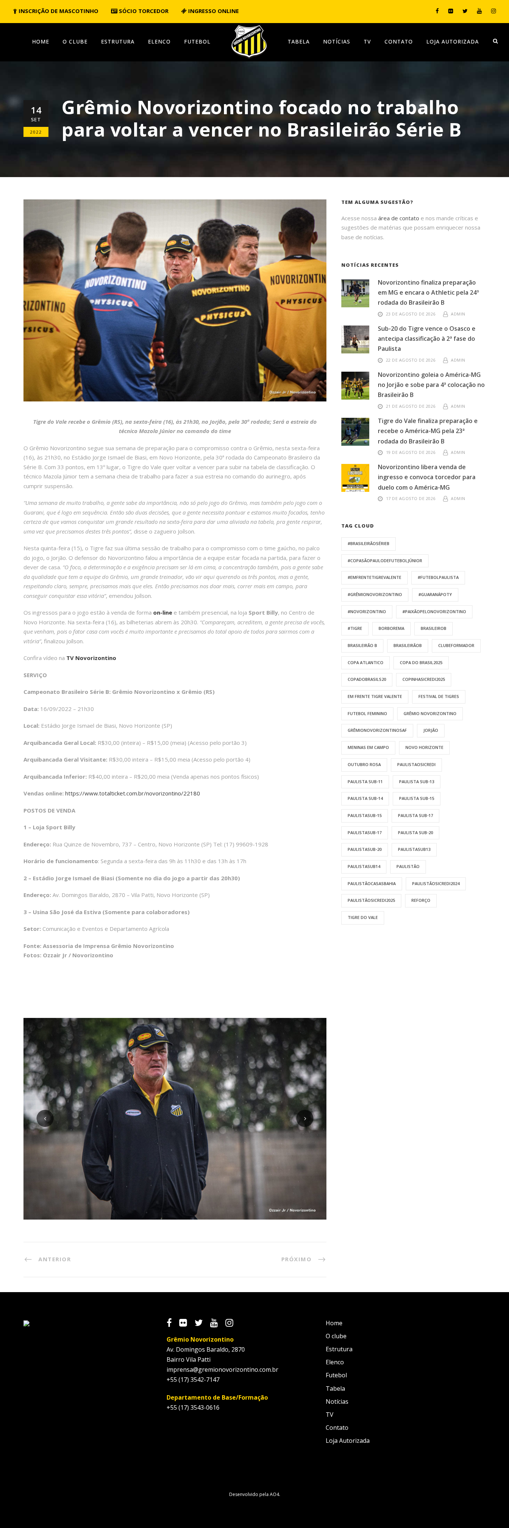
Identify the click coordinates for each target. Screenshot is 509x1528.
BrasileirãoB (407, 645)
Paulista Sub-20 (415, 832)
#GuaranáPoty (435, 594)
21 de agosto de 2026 (411, 406)
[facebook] (437, 11)
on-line (162, 612)
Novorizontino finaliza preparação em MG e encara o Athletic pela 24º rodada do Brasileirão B (428, 292)
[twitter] (465, 11)
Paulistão (408, 866)
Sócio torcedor (142, 11)
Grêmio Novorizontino (430, 713)
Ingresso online (213, 11)
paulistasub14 (364, 866)
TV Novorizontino (91, 658)
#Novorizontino (367, 611)
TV (367, 41)
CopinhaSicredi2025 (423, 679)
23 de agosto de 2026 (411, 314)
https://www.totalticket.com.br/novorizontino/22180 (132, 793)
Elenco (159, 41)
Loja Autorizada (452, 41)
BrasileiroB (433, 628)
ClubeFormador (456, 645)
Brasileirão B (362, 645)
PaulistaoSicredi (416, 764)
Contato (399, 41)
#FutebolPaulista (438, 577)
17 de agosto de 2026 (411, 498)
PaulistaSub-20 (365, 849)
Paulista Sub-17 (415, 815)
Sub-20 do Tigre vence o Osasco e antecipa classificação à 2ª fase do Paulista (426, 338)
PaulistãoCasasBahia (372, 883)
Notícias (336, 41)
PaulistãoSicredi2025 (371, 900)
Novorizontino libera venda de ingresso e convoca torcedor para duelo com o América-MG (426, 477)
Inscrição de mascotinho (57, 11)
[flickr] (450, 11)
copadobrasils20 (367, 679)
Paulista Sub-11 (365, 781)
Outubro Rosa (364, 764)
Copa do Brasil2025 (421, 662)
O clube (75, 41)
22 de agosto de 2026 (411, 360)
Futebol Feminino (367, 713)
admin (458, 314)
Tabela (299, 41)
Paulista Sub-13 (416, 781)
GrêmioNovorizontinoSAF (377, 730)
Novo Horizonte (424, 747)
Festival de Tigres (438, 696)
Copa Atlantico (365, 662)
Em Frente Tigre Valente (375, 696)
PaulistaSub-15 (365, 815)
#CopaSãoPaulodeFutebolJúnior (385, 560)
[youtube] (479, 11)
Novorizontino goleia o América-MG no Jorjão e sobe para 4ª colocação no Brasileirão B (431, 385)
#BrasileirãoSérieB (368, 543)
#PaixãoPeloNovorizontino (434, 611)
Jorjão (430, 730)
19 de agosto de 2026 (411, 452)
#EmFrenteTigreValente (374, 577)
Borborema (391, 628)
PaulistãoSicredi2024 (435, 883)
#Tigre (355, 628)
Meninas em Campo (368, 747)
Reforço (420, 900)
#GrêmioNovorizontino (375, 594)
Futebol (197, 41)
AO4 (274, 1494)
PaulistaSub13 (414, 849)
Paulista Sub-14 (365, 798)
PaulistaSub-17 (365, 832)
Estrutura (118, 41)
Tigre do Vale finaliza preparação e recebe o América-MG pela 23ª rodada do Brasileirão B (428, 431)
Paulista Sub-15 (416, 798)
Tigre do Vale (363, 917)
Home (40, 41)
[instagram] (493, 11)
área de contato (398, 218)
